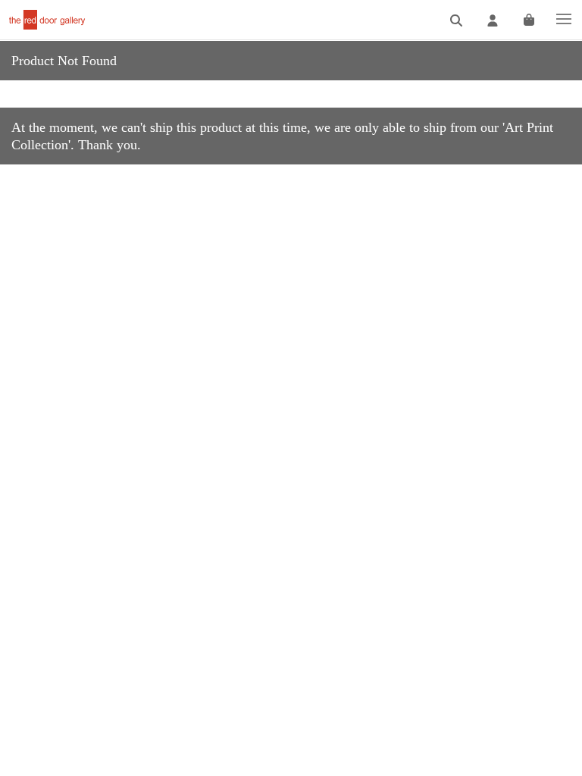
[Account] (492, 21)
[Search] (456, 21)
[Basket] (529, 21)
